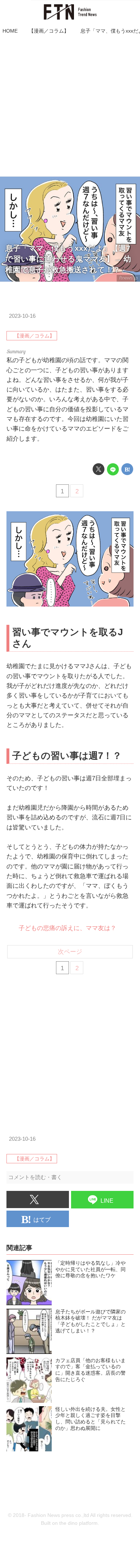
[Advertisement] (70, 106)
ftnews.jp (128, 278)
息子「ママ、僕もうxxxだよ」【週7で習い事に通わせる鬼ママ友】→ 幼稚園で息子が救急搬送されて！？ (68, 259)
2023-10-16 (22, 316)
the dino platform (78, 1523)
